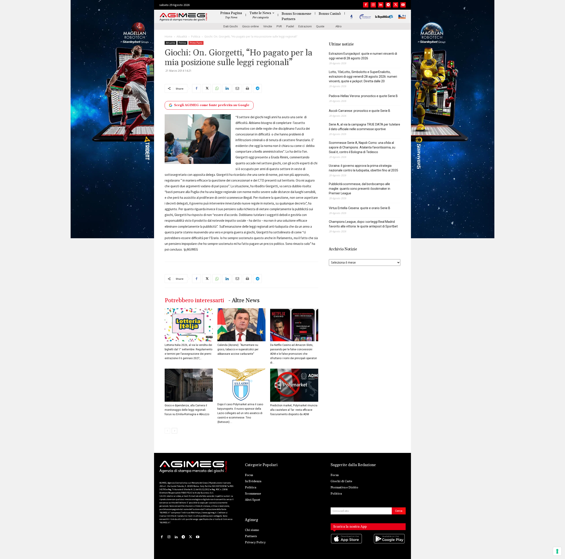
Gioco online (250, 26)
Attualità (182, 36)
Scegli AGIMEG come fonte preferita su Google (211, 105)
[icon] (347, 543)
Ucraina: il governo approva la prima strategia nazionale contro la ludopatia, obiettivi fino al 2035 (363, 168)
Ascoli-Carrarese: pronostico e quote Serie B (359, 111)
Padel (290, 26)
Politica (195, 36)
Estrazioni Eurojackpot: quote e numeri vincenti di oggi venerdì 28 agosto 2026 (363, 56)
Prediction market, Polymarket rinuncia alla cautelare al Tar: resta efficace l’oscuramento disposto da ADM (293, 410)
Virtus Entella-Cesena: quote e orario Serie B (359, 208)
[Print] (247, 88)
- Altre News (244, 300)
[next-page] (174, 430)
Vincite (267, 26)
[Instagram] (373, 5)
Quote (320, 26)
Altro (338, 26)
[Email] (237, 88)
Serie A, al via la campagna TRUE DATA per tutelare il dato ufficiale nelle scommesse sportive (364, 127)
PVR (279, 26)
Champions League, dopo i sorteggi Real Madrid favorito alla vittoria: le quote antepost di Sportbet (363, 224)
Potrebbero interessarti (194, 300)
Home (168, 36)
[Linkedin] (380, 5)
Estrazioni (305, 26)
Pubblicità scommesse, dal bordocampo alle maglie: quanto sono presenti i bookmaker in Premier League (359, 188)
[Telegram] (388, 5)
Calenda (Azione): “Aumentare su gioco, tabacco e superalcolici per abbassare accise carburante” (237, 349)
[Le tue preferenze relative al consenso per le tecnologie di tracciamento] (557, 551)
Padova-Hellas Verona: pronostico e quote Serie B (363, 96)
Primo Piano (196, 42)
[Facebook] (365, 5)
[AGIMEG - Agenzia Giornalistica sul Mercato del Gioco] (183, 17)
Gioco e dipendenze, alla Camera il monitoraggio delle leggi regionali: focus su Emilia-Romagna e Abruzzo (187, 410)
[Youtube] (403, 5)
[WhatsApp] (216, 88)
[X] (395, 5)
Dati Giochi (230, 26)
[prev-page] (167, 430)
